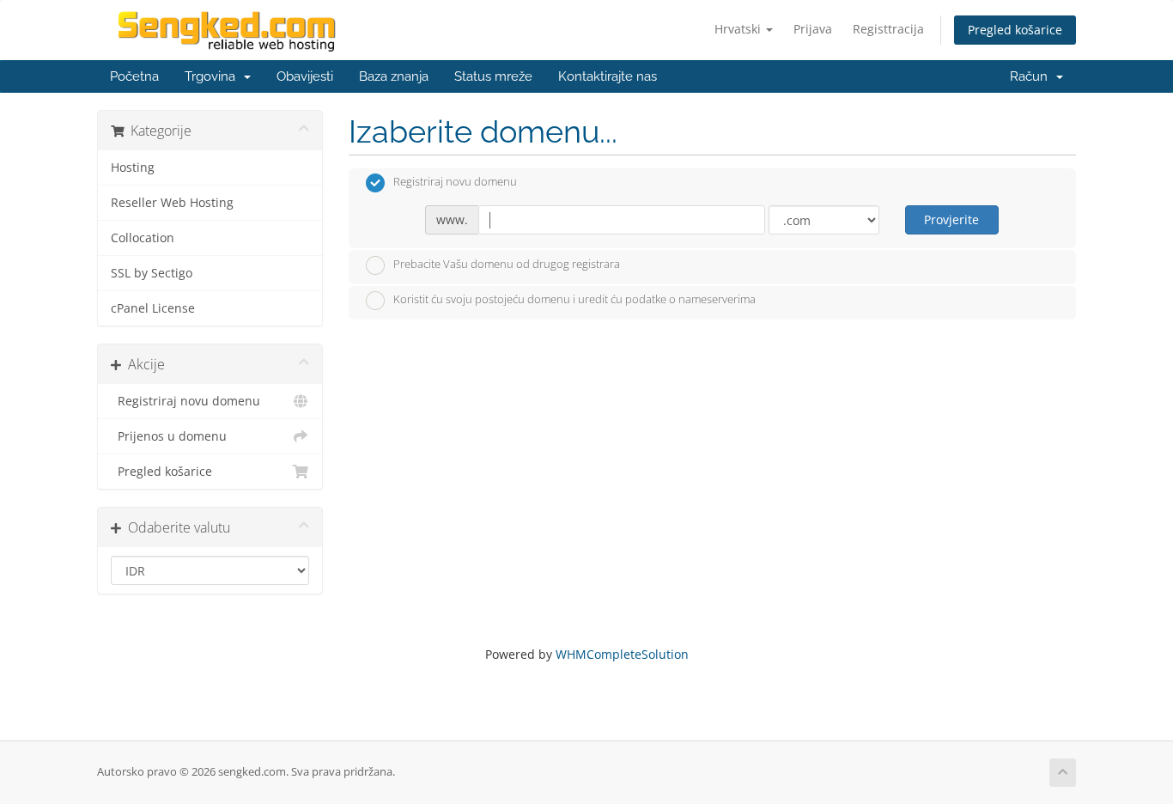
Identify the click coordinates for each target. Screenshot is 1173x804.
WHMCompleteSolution (622, 654)
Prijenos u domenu (169, 436)
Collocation (142, 238)
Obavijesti (305, 76)
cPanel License (153, 308)
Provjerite (951, 219)
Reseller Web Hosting (172, 202)
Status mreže (493, 76)
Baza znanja (393, 76)
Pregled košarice (1015, 29)
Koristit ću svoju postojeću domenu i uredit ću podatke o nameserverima (574, 300)
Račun (1032, 76)
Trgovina (213, 76)
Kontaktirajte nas (607, 76)
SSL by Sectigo (151, 273)
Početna (134, 76)
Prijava (812, 29)
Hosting (133, 167)
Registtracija (888, 29)
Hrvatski (739, 29)
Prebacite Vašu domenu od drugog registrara (506, 263)
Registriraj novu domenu (185, 401)
